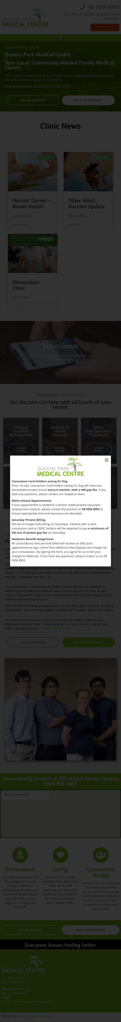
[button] (106, 460)
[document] (60, 511)
